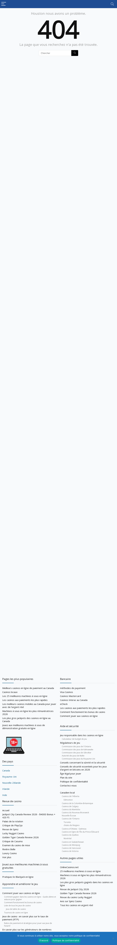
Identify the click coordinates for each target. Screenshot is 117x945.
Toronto (67, 822)
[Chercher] (74, 53)
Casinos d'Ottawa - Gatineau (74, 828)
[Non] (113, 938)
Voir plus (6, 857)
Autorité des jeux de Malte (73, 755)
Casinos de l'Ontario (71, 818)
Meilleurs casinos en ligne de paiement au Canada (28, 688)
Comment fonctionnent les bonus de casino (23, 902)
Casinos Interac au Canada (73, 700)
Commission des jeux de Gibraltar (76, 752)
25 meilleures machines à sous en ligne (80, 871)
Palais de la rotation (12, 821)
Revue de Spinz (10, 829)
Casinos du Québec (70, 835)
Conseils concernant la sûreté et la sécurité (82, 762)
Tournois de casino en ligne (16, 912)
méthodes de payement (72, 688)
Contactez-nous (68, 785)
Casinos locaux (10, 692)
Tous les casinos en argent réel (76, 905)
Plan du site (66, 777)
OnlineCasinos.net (69, 867)
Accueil (5, 810)
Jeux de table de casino (16, 909)
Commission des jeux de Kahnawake (77, 749)
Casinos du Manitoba (71, 809)
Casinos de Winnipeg (71, 845)
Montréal (67, 838)
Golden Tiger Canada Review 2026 (20, 837)
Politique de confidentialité (74, 781)
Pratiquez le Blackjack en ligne (18, 876)
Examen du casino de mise (16, 845)
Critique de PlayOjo (12, 825)
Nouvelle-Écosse (69, 815)
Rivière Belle (8, 849)
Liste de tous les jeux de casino (17, 905)
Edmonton (68, 800)
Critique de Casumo (12, 841)
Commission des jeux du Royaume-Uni (78, 758)
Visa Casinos (66, 692)
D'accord (43, 940)
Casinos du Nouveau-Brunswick (75, 812)
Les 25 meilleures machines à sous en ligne (24, 696)
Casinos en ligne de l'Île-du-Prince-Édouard (80, 832)
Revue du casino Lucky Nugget (76, 897)
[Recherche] (112, 4)
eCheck (63, 703)
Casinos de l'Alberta (70, 796)
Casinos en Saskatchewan (73, 842)
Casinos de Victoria (70, 851)
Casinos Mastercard (70, 696)
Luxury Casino (9, 853)
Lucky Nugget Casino (13, 833)
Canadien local (67, 792)
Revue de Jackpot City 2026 (74, 889)
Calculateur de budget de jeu (74, 739)
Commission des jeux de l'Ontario (76, 746)
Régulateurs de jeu (70, 742)
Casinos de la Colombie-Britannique (77, 803)
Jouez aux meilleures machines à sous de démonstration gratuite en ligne (23, 727)
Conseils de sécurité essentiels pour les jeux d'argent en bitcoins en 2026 (83, 768)
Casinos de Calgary (70, 806)
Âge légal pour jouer (70, 773)
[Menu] (3, 4)
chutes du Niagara (71, 825)
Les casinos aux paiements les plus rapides (25, 700)
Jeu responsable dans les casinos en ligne (81, 735)
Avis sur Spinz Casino (71, 901)
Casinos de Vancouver (71, 848)
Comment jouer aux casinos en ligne (21, 893)
